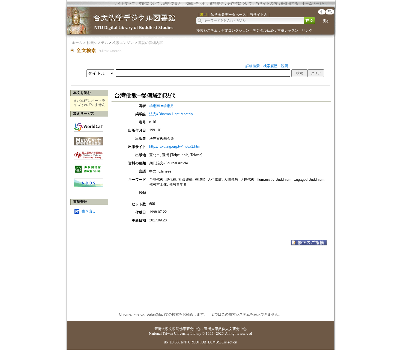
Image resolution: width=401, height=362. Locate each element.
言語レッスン (287, 30)
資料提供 (217, 3)
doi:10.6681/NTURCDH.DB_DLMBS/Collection (200, 342)
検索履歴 (270, 66)
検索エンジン (123, 43)
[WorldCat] (88, 126)
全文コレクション (235, 30)
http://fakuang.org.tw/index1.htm (174, 146)
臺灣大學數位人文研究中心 (225, 329)
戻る (326, 21)
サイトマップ (124, 3)
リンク (307, 30)
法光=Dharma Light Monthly (171, 114)
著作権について (239, 3)
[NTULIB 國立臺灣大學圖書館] (88, 153)
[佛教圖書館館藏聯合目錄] (88, 167)
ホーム (77, 43)
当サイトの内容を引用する (277, 3)
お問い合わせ (195, 3)
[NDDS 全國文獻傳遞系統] (88, 186)
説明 (284, 66)
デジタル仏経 (263, 30)
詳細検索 (253, 66)
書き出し (89, 211)
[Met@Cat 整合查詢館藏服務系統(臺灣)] (88, 139)
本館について (149, 3)
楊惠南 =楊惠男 (161, 106)
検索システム (207, 30)
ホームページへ (314, 3)
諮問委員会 (172, 3)
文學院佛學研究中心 (184, 329)
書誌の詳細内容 (150, 43)
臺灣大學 (161, 329)
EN (329, 12)
